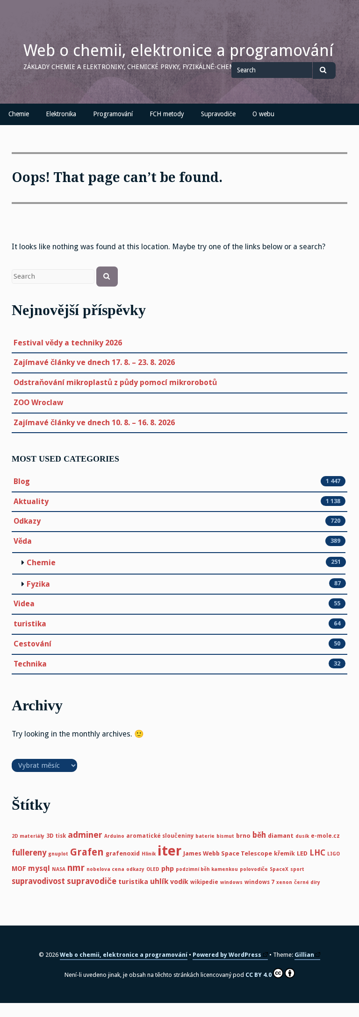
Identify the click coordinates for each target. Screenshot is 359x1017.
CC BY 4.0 (258, 974)
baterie (205, 836)
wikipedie (204, 882)
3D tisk (56, 836)
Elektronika (61, 114)
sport (297, 869)
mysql (39, 868)
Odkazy (27, 521)
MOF (19, 868)
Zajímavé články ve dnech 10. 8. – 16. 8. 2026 (94, 422)
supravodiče (91, 881)
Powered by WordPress (227, 954)
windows (231, 882)
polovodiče (254, 869)
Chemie (18, 114)
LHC (317, 852)
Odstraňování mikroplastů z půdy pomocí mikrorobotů (115, 382)
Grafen (87, 852)
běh (259, 835)
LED (302, 853)
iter (169, 851)
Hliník (149, 854)
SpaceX (279, 869)
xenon (284, 882)
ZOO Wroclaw (38, 402)
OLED (152, 869)
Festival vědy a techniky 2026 (68, 342)
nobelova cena (105, 869)
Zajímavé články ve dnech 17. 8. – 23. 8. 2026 (94, 362)
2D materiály (28, 836)
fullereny (29, 852)
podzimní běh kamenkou (207, 869)
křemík (284, 853)
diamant (281, 835)
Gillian (304, 954)
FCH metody (167, 114)
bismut (225, 836)
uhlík (159, 881)
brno (243, 835)
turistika (30, 623)
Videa (24, 603)
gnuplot (58, 854)
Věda (23, 541)
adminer (85, 835)
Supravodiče (218, 114)
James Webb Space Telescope (227, 853)
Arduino (114, 836)
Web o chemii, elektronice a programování (178, 50)
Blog (22, 481)
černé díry (307, 882)
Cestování (32, 643)
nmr (76, 868)
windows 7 (259, 882)
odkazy (135, 869)
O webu (263, 114)
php (167, 868)
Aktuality (31, 501)
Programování (113, 114)
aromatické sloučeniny (160, 836)
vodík (179, 881)
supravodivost (38, 881)
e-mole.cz (325, 836)
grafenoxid (123, 853)
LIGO (333, 854)
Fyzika (38, 584)
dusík (302, 836)
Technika (30, 663)
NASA (58, 869)
